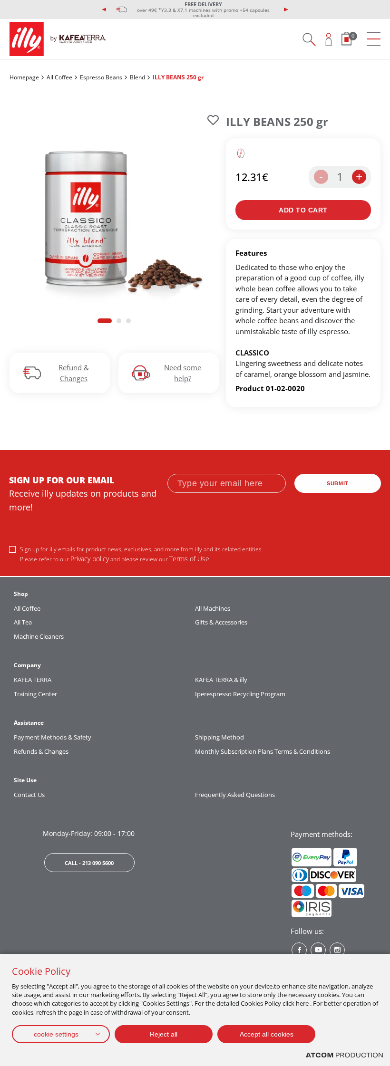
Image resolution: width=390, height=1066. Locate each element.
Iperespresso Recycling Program (240, 694)
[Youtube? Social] (318, 950)
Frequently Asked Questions (235, 794)
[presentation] (104, 9)
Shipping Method (219, 737)
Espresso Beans (101, 77)
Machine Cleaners (39, 636)
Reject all (163, 1034)
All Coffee (59, 77)
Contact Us (29, 794)
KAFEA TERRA (32, 679)
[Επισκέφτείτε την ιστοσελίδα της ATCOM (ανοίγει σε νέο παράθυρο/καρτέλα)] (344, 1055)
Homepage (24, 77)
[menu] (373, 39)
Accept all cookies (266, 1034)
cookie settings (56, 1034)
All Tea (23, 622)
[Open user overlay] (329, 39)
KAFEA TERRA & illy (221, 679)
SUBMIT (338, 483)
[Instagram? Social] (337, 950)
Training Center (35, 694)
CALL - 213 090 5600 (89, 862)
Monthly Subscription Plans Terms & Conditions (262, 751)
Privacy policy (89, 558)
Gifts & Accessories (221, 622)
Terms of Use (189, 558)
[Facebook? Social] (299, 950)
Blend (137, 77)
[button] (105, 320)
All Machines (212, 608)
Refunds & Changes (41, 751)
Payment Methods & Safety (52, 737)
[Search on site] (309, 39)
